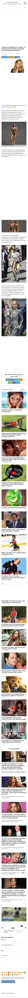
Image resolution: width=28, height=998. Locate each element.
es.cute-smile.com (12, 2)
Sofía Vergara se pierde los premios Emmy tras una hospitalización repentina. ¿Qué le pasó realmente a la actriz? (14, 791)
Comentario (5, 955)
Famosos (18, 53)
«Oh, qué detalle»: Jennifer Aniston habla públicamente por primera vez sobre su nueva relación (14, 816)
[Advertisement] (14, 27)
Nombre (4, 940)
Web (3, 950)
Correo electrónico (7, 945)
